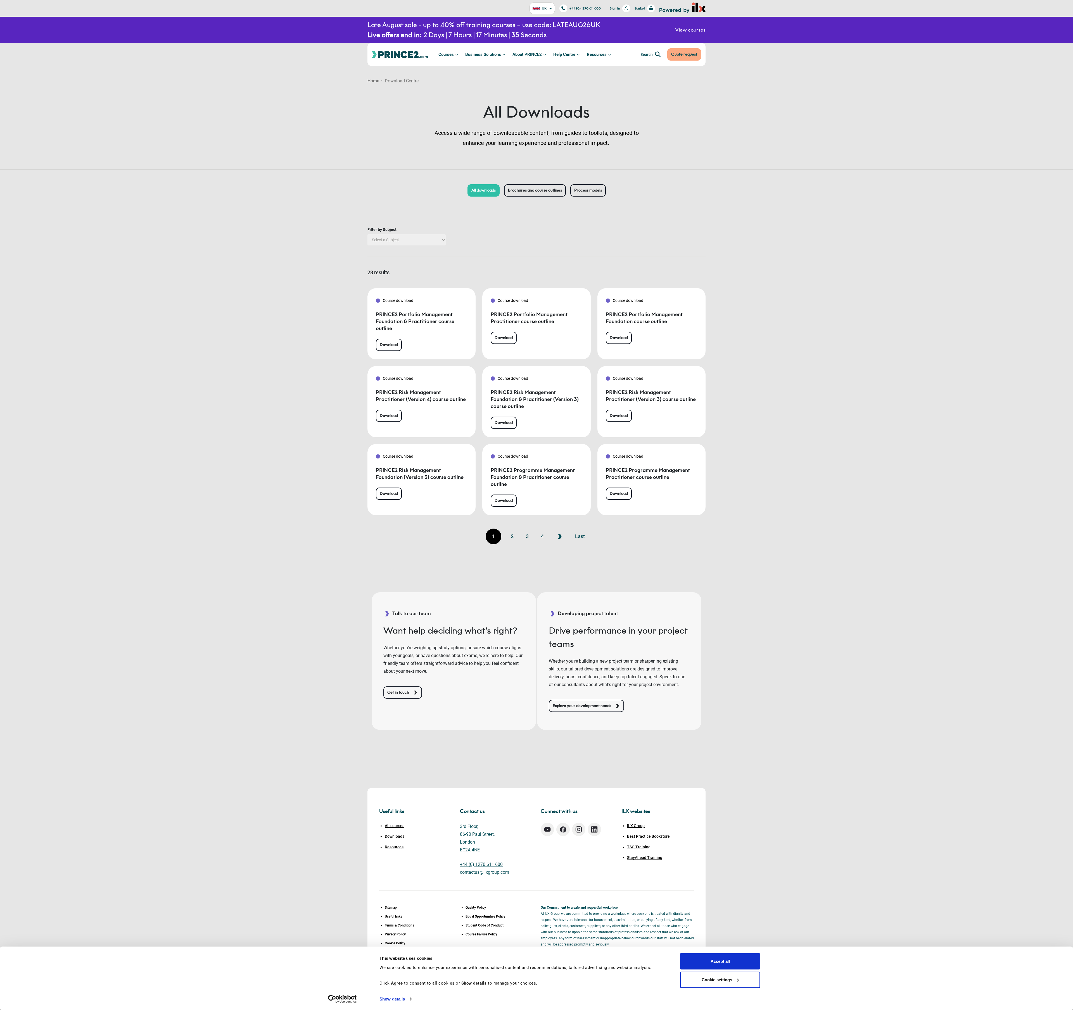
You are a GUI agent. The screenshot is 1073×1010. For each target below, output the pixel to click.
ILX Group (636, 825)
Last (580, 536)
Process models (588, 190)
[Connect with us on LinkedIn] (594, 829)
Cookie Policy (395, 943)
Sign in (615, 8)
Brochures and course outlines (535, 190)
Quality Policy (476, 907)
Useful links (393, 916)
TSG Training (639, 847)
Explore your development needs (582, 705)
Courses (446, 54)
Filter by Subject (382, 229)
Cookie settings (717, 979)
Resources (597, 54)
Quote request (684, 54)
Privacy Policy (395, 934)
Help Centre (564, 54)
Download (389, 344)
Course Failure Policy (481, 934)
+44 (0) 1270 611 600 (585, 8)
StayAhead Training (644, 857)
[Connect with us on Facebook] (563, 829)
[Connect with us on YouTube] (547, 829)
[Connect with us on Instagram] (578, 829)
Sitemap (391, 907)
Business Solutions (483, 54)
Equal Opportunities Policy (485, 916)
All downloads (483, 190)
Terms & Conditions (399, 925)
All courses (394, 825)
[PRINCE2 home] (400, 54)
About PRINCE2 (527, 54)
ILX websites (635, 811)
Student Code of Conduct (485, 925)
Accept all (720, 961)
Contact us (472, 811)
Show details (392, 999)
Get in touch (398, 692)
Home (373, 80)
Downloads (394, 836)
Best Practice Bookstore (648, 836)
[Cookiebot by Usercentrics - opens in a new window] (342, 999)
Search (646, 54)
